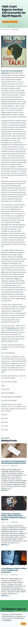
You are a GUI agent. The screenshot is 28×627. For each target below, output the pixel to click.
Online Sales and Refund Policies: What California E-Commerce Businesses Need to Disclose (13, 517)
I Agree (23, 623)
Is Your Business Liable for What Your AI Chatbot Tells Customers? (13, 570)
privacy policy (7, 620)
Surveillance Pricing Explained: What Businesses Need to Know (13, 462)
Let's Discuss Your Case (10, 22)
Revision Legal (14, 29)
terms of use (11, 328)
